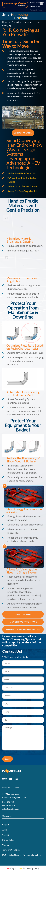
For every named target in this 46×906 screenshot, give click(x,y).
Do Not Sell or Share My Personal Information (21, 855)
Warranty (6, 845)
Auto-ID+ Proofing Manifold (22, 191)
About (4, 830)
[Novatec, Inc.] (15, 17)
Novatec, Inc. (9, 787)
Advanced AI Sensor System (22, 186)
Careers (5, 835)
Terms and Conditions (11, 850)
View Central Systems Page (23, 622)
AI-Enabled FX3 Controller (22, 173)
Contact (5, 825)
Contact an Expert (23, 133)
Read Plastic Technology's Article (23, 629)
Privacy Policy (8, 840)
